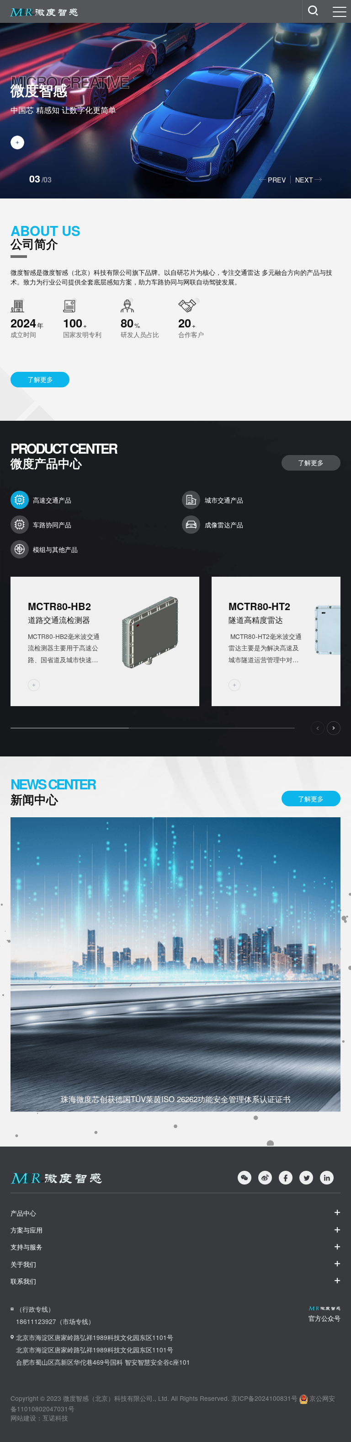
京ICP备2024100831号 (264, 1398)
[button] (273, 179)
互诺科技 (55, 1417)
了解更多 (40, 379)
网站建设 (23, 1417)
